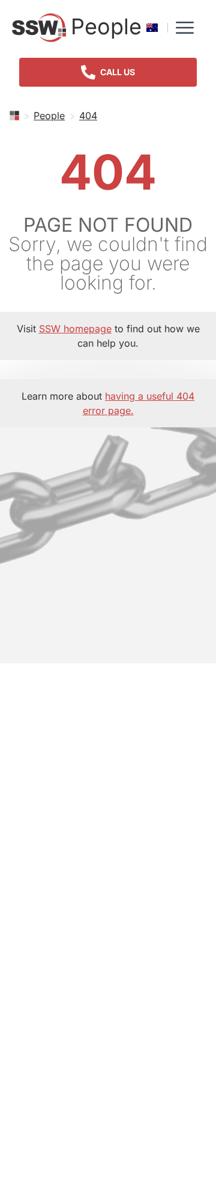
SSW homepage (75, 329)
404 (88, 116)
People (49, 116)
